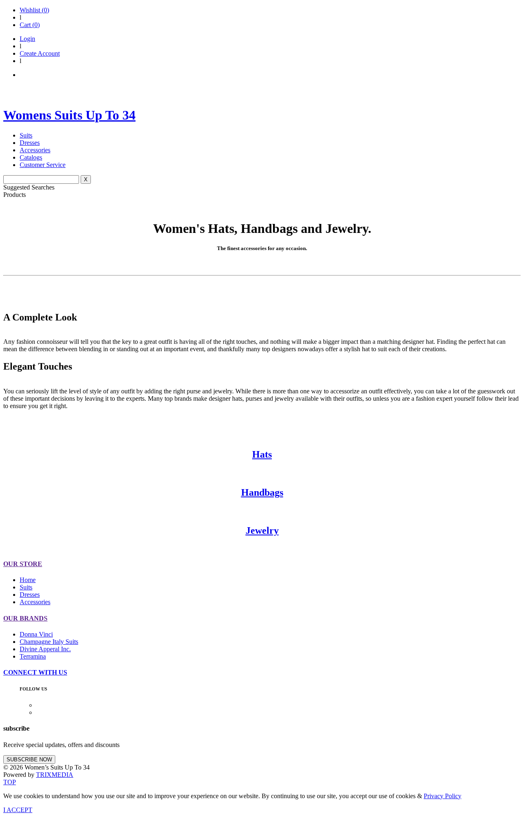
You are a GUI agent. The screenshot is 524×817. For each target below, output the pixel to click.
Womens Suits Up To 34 (69, 115)
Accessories (35, 150)
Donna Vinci (36, 634)
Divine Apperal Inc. (45, 648)
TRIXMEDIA (54, 774)
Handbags (262, 492)
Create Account (40, 53)
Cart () (30, 24)
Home (28, 579)
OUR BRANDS (25, 618)
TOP (9, 782)
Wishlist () (34, 10)
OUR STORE (22, 563)
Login (27, 38)
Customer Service (43, 164)
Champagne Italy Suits (49, 641)
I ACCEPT (17, 809)
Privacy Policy (442, 795)
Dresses (30, 142)
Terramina (33, 656)
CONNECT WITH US (35, 672)
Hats (262, 454)
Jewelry (262, 530)
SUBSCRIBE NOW (29, 759)
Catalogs (31, 157)
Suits (26, 135)
